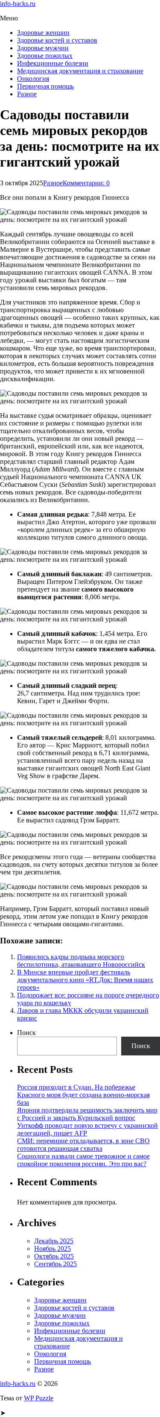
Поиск (26, 1032)
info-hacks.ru (17, 3)
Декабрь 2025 (53, 1241)
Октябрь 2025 (54, 1256)
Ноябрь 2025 (52, 1248)
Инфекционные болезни (52, 63)
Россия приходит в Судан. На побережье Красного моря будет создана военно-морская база (83, 1095)
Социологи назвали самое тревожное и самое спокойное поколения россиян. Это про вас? (83, 1160)
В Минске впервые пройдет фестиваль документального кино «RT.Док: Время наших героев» (85, 980)
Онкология (33, 78)
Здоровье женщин (43, 32)
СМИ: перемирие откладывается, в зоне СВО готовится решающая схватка (83, 1144)
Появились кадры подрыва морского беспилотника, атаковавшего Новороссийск (81, 960)
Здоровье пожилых (45, 55)
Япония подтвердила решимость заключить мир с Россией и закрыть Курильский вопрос (87, 1114)
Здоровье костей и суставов (57, 40)
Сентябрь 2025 (55, 1264)
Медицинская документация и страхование (80, 71)
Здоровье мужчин (43, 48)
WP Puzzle (38, 1398)
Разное (27, 94)
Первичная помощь (45, 86)
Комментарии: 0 (86, 183)
